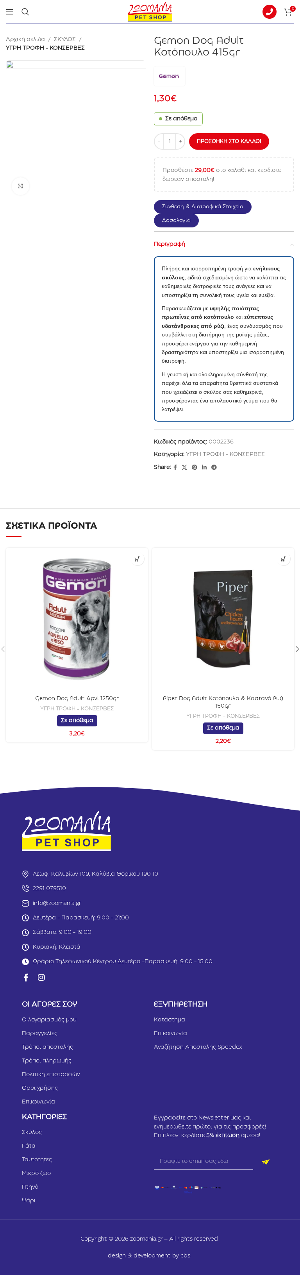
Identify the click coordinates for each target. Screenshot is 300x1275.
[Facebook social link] (175, 467)
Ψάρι (29, 1200)
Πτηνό (30, 1187)
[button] (206, 207)
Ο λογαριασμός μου (49, 1019)
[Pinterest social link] (194, 467)
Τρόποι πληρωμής (46, 1061)
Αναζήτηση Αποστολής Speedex (198, 1047)
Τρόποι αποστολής (47, 1047)
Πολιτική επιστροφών (51, 1074)
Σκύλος (32, 1132)
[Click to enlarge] (20, 186)
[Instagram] (41, 978)
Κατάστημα (169, 1019)
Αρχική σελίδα (25, 39)
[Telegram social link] (214, 467)
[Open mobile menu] (10, 12)
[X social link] (184, 467)
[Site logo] (150, 11)
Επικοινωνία (38, 1102)
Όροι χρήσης (40, 1088)
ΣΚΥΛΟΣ (65, 39)
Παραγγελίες (39, 1033)
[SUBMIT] (265, 1162)
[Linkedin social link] (204, 467)
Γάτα (29, 1146)
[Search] (25, 12)
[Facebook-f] (26, 978)
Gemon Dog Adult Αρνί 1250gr (77, 698)
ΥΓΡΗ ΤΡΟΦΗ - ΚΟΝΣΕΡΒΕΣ (45, 48)
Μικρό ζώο (36, 1173)
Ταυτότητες (37, 1159)
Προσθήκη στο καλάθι (229, 141)
